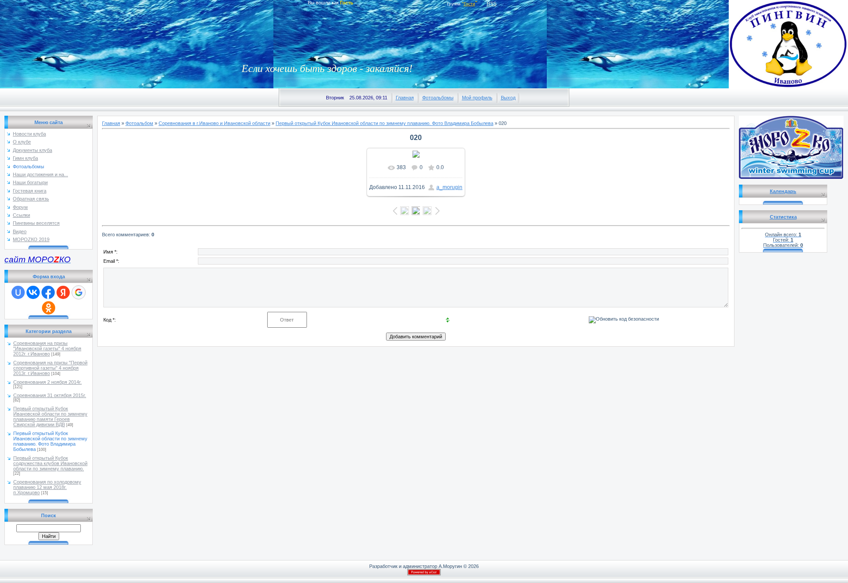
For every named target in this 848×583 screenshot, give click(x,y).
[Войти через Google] (79, 292)
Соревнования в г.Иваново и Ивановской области (214, 123)
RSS (491, 3)
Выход (508, 97)
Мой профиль (477, 97)
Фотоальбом (139, 123)
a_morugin (449, 187)
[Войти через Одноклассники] (48, 307)
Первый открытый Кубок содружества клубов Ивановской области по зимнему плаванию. (50, 463)
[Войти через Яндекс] (63, 292)
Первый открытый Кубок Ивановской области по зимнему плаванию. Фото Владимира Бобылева (50, 441)
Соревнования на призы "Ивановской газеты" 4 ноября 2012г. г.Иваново (47, 348)
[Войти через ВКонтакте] (33, 292)
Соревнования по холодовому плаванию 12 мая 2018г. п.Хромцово (47, 487)
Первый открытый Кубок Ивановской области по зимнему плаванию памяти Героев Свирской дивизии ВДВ (50, 416)
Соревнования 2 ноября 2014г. (47, 382)
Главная (405, 97)
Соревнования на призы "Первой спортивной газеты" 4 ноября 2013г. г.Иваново (50, 368)
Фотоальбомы (438, 97)
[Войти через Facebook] (48, 292)
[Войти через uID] (18, 292)
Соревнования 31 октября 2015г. (49, 395)
